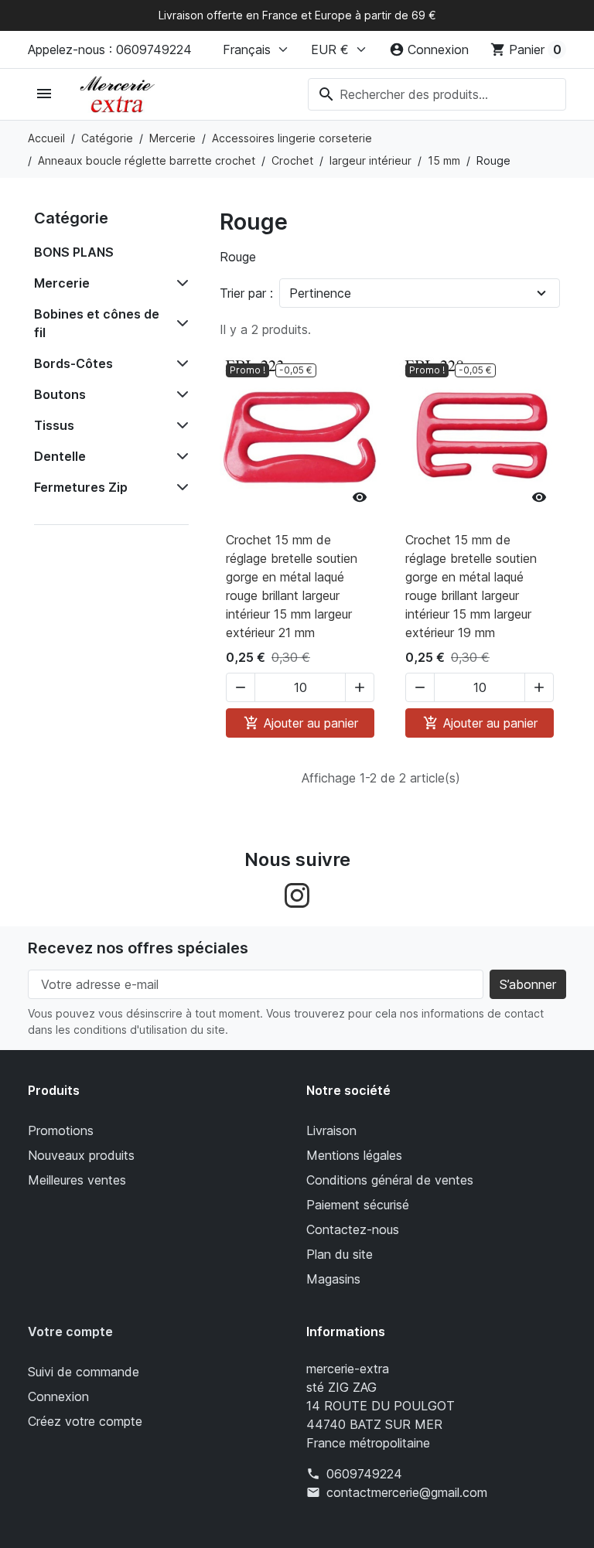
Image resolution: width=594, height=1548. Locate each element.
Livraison (331, 1130)
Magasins (333, 1279)
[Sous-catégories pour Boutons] (179, 394)
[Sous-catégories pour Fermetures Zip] (179, 487)
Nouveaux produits (81, 1155)
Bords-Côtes (73, 363)
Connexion (58, 1396)
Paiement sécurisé (357, 1204)
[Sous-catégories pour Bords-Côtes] (179, 363)
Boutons (60, 394)
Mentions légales (354, 1155)
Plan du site (339, 1254)
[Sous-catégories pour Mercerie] (179, 283)
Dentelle (60, 456)
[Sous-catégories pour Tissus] (179, 425)
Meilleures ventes (77, 1180)
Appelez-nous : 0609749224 (110, 49)
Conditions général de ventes (389, 1180)
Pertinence (320, 293)
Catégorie (71, 218)
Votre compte (70, 1331)
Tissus (54, 425)
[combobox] (437, 94)
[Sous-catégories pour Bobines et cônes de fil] (179, 323)
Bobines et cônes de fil (96, 323)
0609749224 (364, 1474)
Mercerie (62, 283)
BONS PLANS (74, 252)
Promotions (61, 1130)
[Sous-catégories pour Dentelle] (179, 456)
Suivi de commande (83, 1371)
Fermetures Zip (81, 487)
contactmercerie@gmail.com (406, 1492)
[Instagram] (297, 895)
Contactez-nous (352, 1229)
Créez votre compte (85, 1421)
